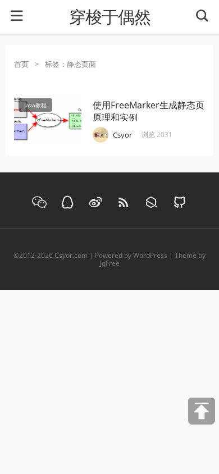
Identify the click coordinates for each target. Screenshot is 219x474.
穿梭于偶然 (109, 17)
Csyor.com (71, 255)
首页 (21, 64)
